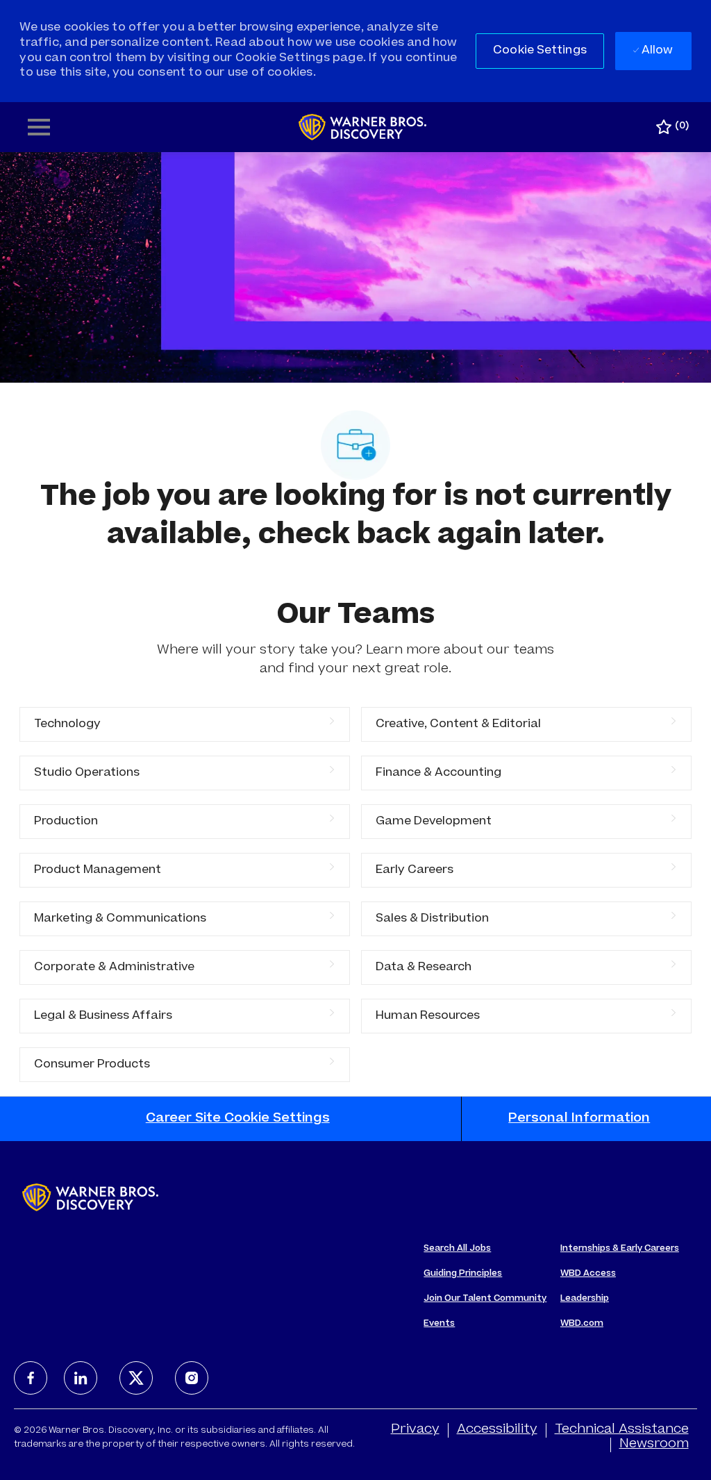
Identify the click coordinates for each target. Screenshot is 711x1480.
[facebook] (30, 1378)
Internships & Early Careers (619, 1249)
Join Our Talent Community (485, 1299)
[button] (540, 51)
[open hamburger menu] (39, 127)
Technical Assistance (622, 1430)
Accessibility (497, 1430)
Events (439, 1324)
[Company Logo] (363, 128)
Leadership (584, 1299)
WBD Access (588, 1274)
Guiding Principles (463, 1274)
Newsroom (654, 1444)
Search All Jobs (457, 1249)
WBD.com (581, 1324)
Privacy (415, 1430)
